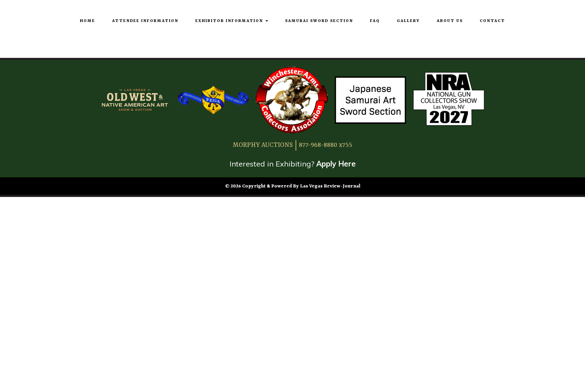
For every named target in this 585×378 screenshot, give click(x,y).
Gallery (408, 21)
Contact (492, 21)
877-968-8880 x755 (325, 145)
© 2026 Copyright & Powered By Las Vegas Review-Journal (292, 186)
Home (87, 21)
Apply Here (336, 164)
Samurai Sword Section (319, 21)
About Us (450, 21)
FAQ (375, 21)
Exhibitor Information (230, 21)
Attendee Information (145, 21)
